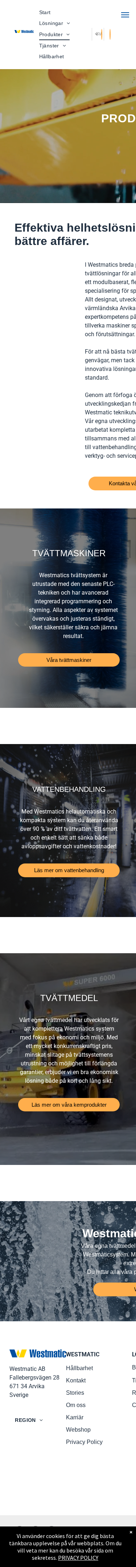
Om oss (76, 1405)
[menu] (125, 15)
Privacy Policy (84, 1442)
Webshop (78, 1430)
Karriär (74, 1417)
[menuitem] (45, 12)
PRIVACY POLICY (78, 1557)
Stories (75, 1393)
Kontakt (76, 1380)
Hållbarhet (79, 1368)
